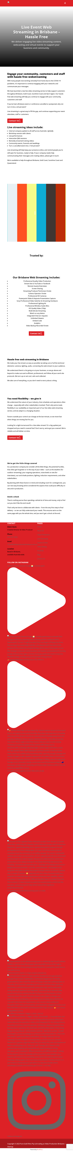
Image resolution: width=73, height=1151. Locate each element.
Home (39, 527)
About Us (40, 531)
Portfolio (40, 551)
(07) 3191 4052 (12, 537)
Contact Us (14, 120)
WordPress (40, 1149)
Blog (38, 555)
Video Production (43, 535)
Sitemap (10, 1147)
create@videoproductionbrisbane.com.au (22, 544)
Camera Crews (42, 543)
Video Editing (42, 547)
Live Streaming (42, 539)
